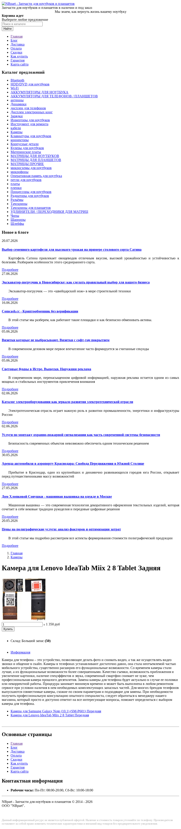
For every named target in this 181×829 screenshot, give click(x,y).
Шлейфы (17, 224)
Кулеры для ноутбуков (27, 148)
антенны (17, 100)
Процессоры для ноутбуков (31, 192)
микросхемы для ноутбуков (31, 168)
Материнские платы (26, 152)
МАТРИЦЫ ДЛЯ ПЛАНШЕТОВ (36, 160)
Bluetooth (17, 80)
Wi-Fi (15, 88)
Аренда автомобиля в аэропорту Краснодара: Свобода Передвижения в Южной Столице (73, 463)
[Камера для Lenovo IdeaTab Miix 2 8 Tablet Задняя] (24, 620)
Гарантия (18, 60)
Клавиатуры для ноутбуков (31, 136)
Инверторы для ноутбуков (30, 120)
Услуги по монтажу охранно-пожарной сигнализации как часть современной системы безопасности (81, 435)
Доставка (18, 44)
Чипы (15, 216)
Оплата (16, 48)
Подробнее (10, 270)
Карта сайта (19, 64)
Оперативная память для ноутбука (36, 176)
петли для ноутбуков (26, 180)
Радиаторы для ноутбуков (30, 196)
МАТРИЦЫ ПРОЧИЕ (27, 164)
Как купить (19, 56)
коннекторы (20, 140)
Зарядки (17, 116)
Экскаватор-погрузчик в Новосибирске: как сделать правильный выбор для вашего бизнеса (76, 282)
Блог (14, 40)
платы (15, 184)
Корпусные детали (25, 144)
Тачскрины (19, 204)
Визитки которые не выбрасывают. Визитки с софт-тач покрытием (55, 340)
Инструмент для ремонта (29, 124)
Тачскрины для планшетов (31, 208)
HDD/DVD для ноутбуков (30, 84)
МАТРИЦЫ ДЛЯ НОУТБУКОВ (35, 156)
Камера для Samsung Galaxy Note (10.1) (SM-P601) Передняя (56, 711)
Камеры (17, 132)
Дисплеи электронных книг (32, 112)
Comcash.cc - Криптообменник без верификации (40, 311)
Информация (20, 652)
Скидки (16, 52)
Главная (17, 36)
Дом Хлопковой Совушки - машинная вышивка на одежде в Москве (57, 496)
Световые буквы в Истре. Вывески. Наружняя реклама (46, 369)
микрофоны (19, 172)
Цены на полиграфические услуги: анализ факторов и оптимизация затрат (61, 529)
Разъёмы (17, 200)
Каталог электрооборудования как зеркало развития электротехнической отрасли (67, 402)
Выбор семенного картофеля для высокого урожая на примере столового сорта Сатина (71, 249)
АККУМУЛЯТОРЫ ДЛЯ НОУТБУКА (39, 92)
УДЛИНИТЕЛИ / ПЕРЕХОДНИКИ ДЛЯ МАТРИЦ (49, 212)
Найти (7, 28)
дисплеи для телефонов (28, 108)
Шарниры (18, 220)
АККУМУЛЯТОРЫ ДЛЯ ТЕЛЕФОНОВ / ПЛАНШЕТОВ (54, 96)
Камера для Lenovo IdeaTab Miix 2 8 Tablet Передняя (50, 715)
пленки (16, 188)
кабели (16, 128)
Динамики (18, 104)
